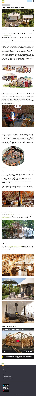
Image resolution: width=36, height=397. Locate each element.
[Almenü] (6, 1)
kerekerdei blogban (5, 217)
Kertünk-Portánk (6, 4)
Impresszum (4, 374)
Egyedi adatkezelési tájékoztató (8, 378)
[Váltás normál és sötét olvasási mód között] (25, 0)
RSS (3, 369)
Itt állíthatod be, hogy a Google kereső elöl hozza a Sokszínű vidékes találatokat (19, 357)
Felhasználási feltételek (7, 376)
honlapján (3, 50)
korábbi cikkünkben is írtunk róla (15, 246)
